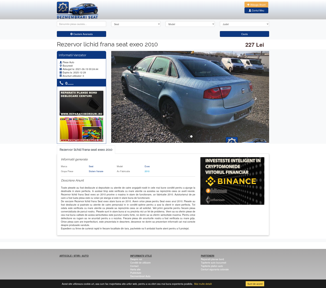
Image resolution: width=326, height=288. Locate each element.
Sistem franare (96, 171)
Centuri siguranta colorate (215, 269)
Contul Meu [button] (257, 10)
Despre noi (136, 259)
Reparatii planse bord (212, 259)
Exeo (147, 166)
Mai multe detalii (203, 283)
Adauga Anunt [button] (258, 4)
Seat (91, 166)
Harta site (135, 269)
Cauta (244, 34)
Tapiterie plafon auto (212, 266)
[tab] (86, 149)
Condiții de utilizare (140, 262)
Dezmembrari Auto (140, 276)
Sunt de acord (254, 283)
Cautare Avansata (83, 34)
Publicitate (135, 272)
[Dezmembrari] (77, 10)
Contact (134, 266)
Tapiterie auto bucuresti (213, 262)
